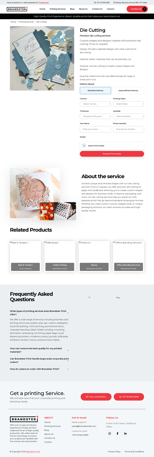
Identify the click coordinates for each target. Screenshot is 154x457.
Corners (83, 99)
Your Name (84, 123)
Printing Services (58, 9)
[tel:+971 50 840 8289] (95, 2)
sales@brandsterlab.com (84, 426)
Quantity (117, 111)
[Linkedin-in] (125, 433)
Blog (72, 9)
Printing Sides (119, 99)
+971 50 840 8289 (102, 2)
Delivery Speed (87, 84)
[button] (137, 9)
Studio (83, 137)
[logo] (25, 419)
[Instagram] (109, 433)
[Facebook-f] (117, 433)
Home (42, 9)
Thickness (84, 111)
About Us (83, 9)
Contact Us (97, 9)
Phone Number (119, 123)
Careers (110, 9)
